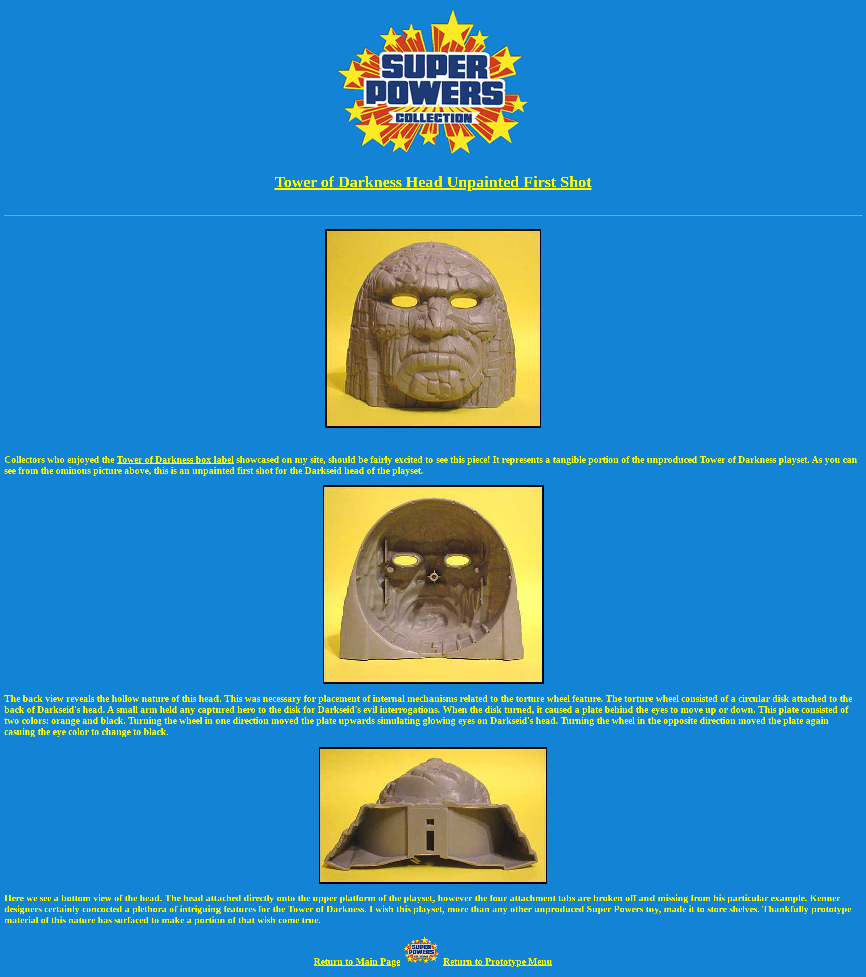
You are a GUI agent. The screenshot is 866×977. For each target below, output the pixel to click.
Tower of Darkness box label (175, 459)
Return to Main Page (357, 961)
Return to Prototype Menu (497, 961)
